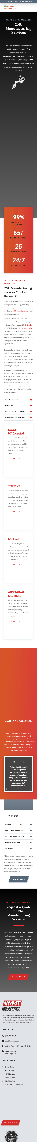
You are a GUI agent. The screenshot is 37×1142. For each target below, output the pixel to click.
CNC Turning (10, 1074)
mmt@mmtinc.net (12, 1041)
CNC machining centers (20, 311)
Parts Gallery (10, 1078)
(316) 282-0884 (13, 1)
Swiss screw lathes (26, 328)
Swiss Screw (9, 1067)
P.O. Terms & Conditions (14, 1085)
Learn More (14, 458)
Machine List (10, 1081)
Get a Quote (18, 976)
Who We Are (18, 879)
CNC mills (28, 325)
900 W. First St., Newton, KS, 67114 (18, 1046)
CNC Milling (9, 1070)
